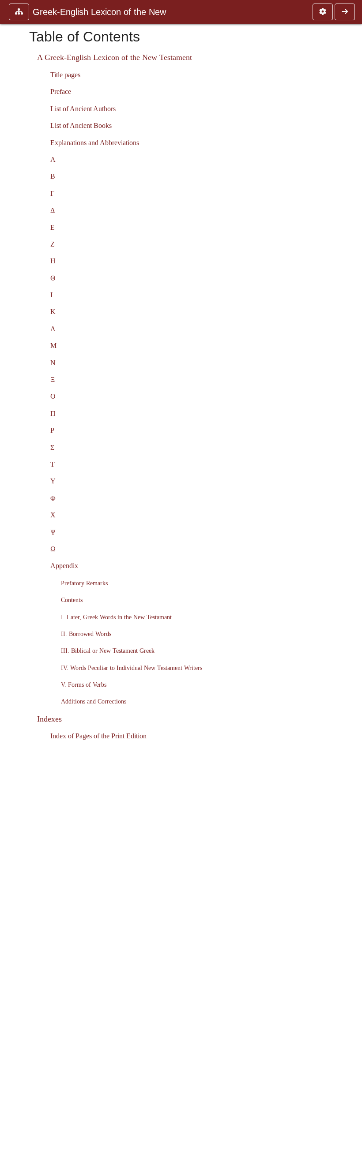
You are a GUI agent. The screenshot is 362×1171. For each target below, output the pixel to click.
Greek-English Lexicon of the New (99, 12)
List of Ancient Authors (83, 108)
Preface (60, 91)
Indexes (49, 719)
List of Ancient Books (81, 125)
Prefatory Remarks (84, 583)
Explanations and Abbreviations (94, 142)
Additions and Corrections (93, 701)
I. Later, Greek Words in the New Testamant (116, 617)
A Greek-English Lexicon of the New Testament (114, 57)
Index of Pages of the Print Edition (98, 736)
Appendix (64, 565)
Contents (72, 599)
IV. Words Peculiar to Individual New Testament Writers (131, 667)
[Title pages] (345, 12)
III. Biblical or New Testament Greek (108, 650)
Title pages (65, 75)
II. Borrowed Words (86, 633)
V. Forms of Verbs (83, 684)
